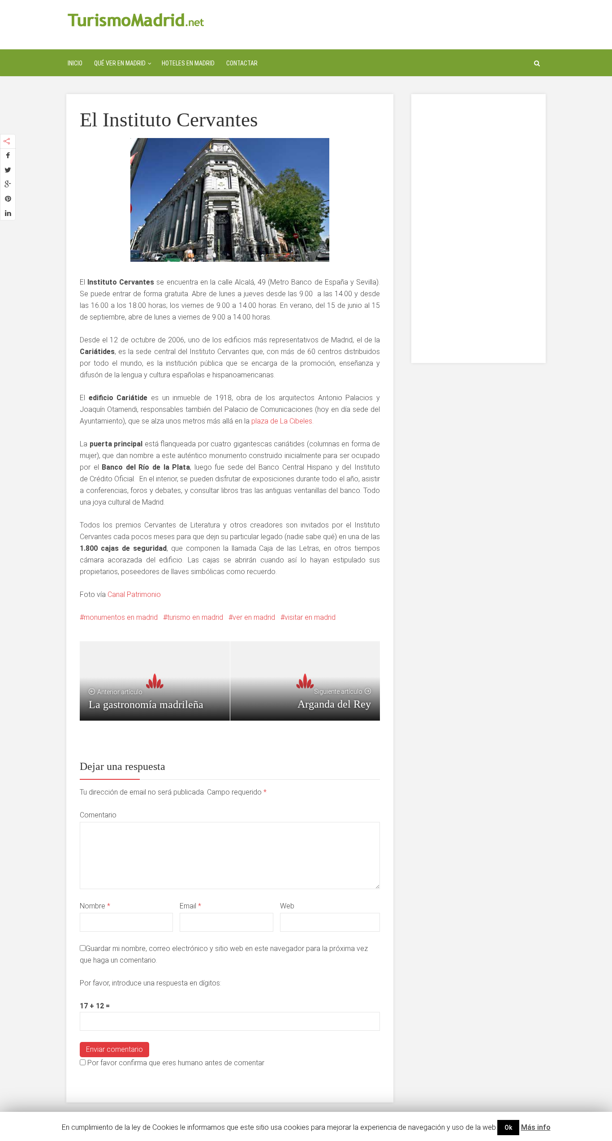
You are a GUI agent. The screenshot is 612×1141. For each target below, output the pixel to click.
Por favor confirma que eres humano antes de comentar (175, 1063)
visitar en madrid (310, 617)
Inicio (75, 63)
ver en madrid (254, 617)
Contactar (242, 63)
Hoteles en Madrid (188, 63)
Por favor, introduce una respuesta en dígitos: (150, 983)
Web (287, 906)
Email (190, 906)
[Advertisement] (478, 228)
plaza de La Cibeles (281, 421)
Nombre (95, 906)
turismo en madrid (195, 617)
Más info (536, 1127)
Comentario (98, 815)
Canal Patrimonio (134, 594)
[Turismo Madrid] (136, 19)
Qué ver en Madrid (120, 63)
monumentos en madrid (121, 617)
